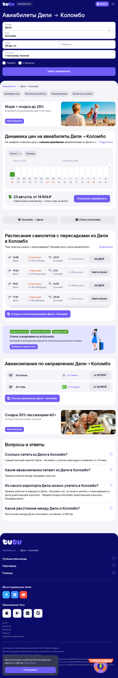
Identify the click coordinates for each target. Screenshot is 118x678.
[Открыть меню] (113, 4)
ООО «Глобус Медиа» (48, 648)
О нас (5, 623)
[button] (6, 594)
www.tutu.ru (47, 651)
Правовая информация (13, 636)
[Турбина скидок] (101, 666)
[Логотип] (8, 4)
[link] (14, 121)
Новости (6, 633)
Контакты (6, 629)
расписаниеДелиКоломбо (50, 314)
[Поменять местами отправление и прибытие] (109, 30)
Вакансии (6, 626)
